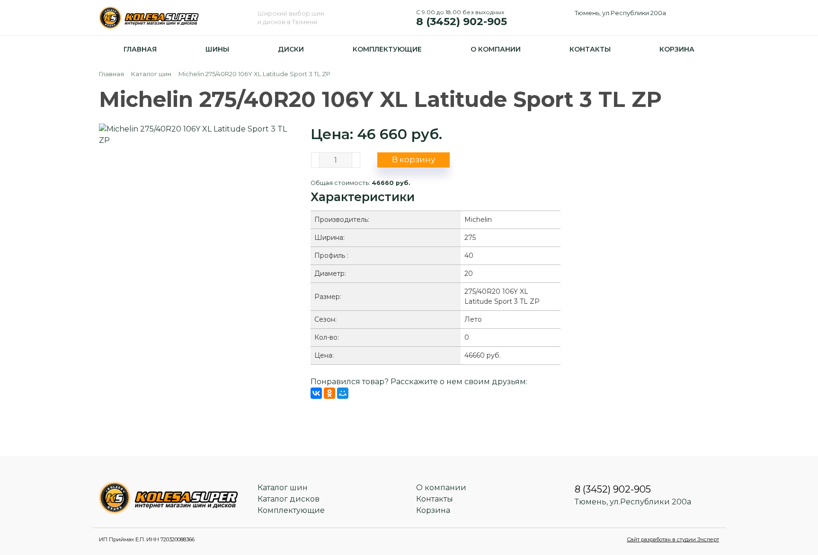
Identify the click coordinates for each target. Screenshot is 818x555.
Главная (140, 49)
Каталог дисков (289, 498)
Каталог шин (283, 487)
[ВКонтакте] (316, 393)
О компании (496, 49)
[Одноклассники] (329, 393)
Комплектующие (387, 49)
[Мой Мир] (342, 393)
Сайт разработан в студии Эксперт (673, 539)
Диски (291, 49)
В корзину (413, 159)
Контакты (590, 49)
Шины (217, 49)
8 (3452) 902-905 (461, 17)
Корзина (676, 49)
